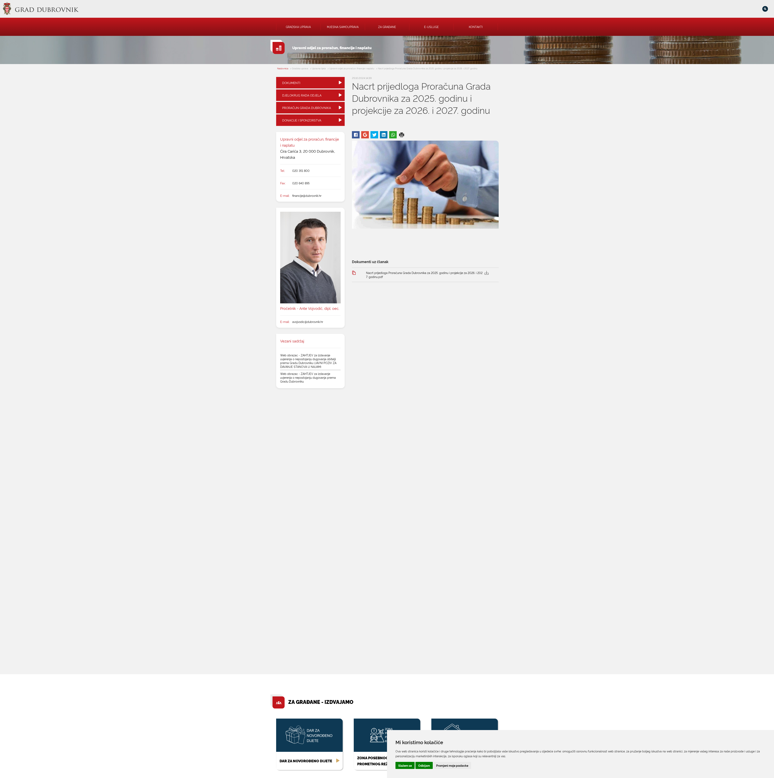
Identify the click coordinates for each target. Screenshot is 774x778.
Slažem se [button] (405, 765)
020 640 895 (301, 183)
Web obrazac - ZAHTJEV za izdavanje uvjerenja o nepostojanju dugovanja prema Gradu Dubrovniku (308, 377)
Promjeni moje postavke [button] (452, 765)
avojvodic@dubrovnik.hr (307, 322)
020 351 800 (301, 170)
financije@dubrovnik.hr (306, 195)
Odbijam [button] (424, 765)
